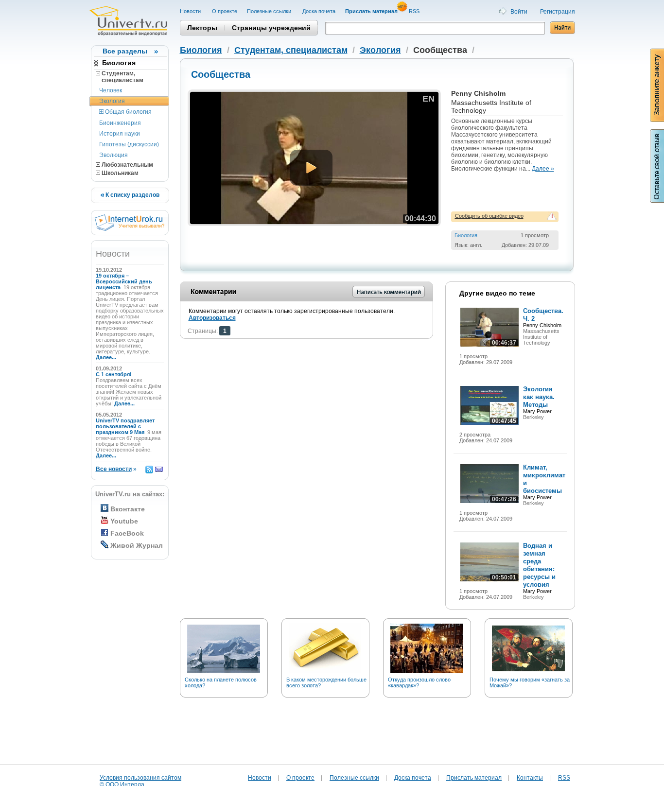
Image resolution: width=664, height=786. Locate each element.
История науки (119, 133)
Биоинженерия (120, 123)
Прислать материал (474, 777)
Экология (112, 101)
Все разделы (125, 51)
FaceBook (127, 533)
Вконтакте (127, 509)
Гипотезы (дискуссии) (129, 144)
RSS (415, 11)
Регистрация (557, 11)
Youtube (124, 521)
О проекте (224, 11)
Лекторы (202, 28)
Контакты (530, 777)
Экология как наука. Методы (539, 396)
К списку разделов (131, 195)
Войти (518, 11)
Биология (119, 63)
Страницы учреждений (271, 28)
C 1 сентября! (114, 374)
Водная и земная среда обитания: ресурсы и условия (539, 565)
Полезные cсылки (270, 11)
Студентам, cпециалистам (119, 77)
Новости (191, 11)
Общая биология (128, 111)
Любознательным (126, 164)
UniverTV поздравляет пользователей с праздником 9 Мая (125, 426)
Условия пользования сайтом (140, 777)
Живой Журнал (136, 545)
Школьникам (119, 173)
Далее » (543, 168)
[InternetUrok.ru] (129, 229)
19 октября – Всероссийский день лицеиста (124, 281)
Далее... (106, 357)
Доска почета (318, 11)
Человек (110, 90)
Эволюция (113, 155)
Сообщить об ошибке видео (489, 216)
